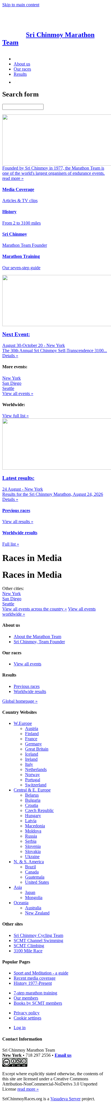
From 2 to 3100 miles (21, 223)
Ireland (31, 759)
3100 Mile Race (28, 950)
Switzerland (35, 784)
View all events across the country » (34, 609)
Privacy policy (27, 1012)
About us (22, 63)
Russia (31, 836)
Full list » (10, 544)
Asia (18, 887)
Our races (22, 69)
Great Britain (36, 749)
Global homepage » (20, 701)
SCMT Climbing (29, 945)
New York (11, 378)
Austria (31, 728)
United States (37, 882)
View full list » (15, 415)
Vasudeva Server (65, 1098)
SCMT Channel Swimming (38, 940)
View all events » (17, 393)
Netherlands (36, 769)
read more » (28, 1089)
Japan (30, 892)
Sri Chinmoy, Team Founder (39, 641)
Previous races (27, 686)
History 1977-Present (33, 983)
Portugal (32, 779)
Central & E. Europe (32, 790)
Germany (33, 743)
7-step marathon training (35, 992)
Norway (32, 774)
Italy (29, 764)
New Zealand (37, 912)
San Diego (11, 383)
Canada (32, 871)
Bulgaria (32, 800)
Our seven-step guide (21, 267)
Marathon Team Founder (24, 245)
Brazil (30, 866)
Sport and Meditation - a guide (41, 973)
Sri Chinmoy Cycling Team (38, 935)
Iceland (31, 754)
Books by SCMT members (38, 1003)
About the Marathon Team (37, 636)
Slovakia (33, 851)
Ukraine (32, 856)
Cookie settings (27, 1017)
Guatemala (34, 877)
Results (20, 74)
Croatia (31, 805)
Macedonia (35, 825)
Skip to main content (20, 4)
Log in (20, 1027)
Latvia (30, 820)
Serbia (30, 841)
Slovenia (33, 846)
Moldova (33, 831)
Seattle (8, 388)
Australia (33, 907)
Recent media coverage (35, 978)
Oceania (21, 902)
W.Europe (23, 723)
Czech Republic (39, 810)
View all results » (17, 521)
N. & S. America (29, 861)
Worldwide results (30, 691)
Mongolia (33, 897)
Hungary (33, 815)
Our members (26, 998)
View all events (27, 663)
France (31, 738)
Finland (32, 733)
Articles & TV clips (20, 200)
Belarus (32, 795)
